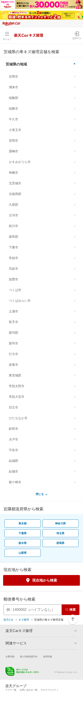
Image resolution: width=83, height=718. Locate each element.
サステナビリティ (49, 690)
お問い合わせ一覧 (28, 690)
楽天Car (8, 619)
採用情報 (47, 656)
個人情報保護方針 (29, 656)
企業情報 (10, 656)
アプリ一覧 (10, 690)
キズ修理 (23, 619)
